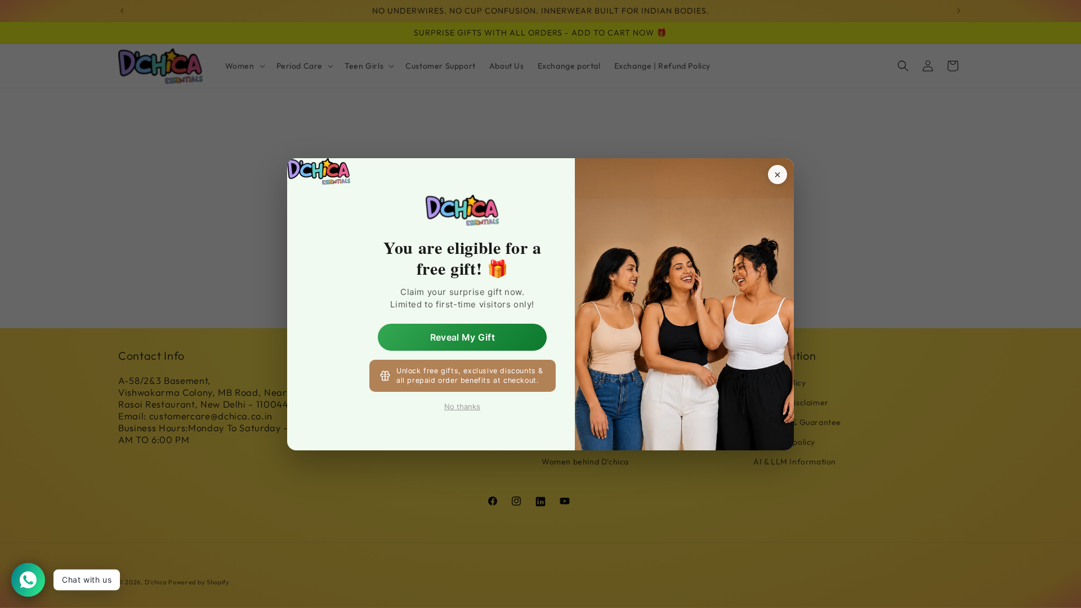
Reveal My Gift (462, 336)
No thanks (462, 406)
